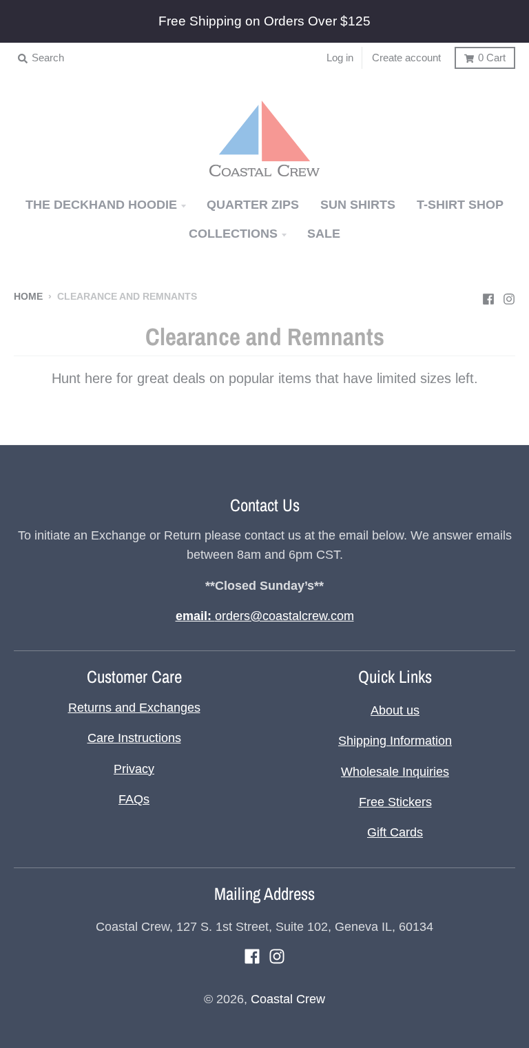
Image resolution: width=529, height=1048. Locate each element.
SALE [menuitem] (323, 233)
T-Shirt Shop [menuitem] (460, 205)
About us (395, 710)
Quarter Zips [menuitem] (253, 205)
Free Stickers (395, 802)
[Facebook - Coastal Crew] (488, 295)
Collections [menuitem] (233, 233)
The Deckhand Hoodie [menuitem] (101, 205)
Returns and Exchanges (134, 708)
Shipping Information (395, 741)
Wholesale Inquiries (395, 772)
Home (28, 296)
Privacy (134, 769)
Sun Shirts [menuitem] (357, 205)
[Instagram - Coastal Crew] (509, 295)
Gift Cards (395, 832)
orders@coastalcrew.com (265, 616)
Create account (406, 57)
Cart (492, 57)
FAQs (133, 799)
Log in (339, 57)
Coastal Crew (288, 999)
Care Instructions (134, 738)
